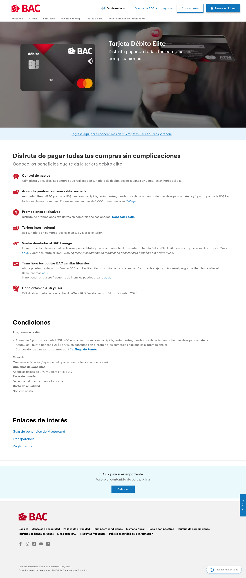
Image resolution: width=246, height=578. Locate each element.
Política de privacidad (76, 528)
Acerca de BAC (144, 8)
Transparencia (24, 439)
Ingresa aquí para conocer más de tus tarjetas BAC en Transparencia (122, 134)
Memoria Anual (135, 528)
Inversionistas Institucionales (127, 18)
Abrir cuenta (190, 8)
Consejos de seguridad (46, 528)
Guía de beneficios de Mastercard (39, 431)
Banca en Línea (225, 8)
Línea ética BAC (66, 533)
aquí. (45, 273)
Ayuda (167, 8)
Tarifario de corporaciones (194, 528)
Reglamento (22, 446)
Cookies (23, 528)
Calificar (123, 489)
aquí (25, 252)
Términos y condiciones (108, 528)
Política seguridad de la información (131, 533)
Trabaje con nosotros (161, 528)
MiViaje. (131, 201)
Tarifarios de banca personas (36, 533)
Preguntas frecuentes (93, 533)
